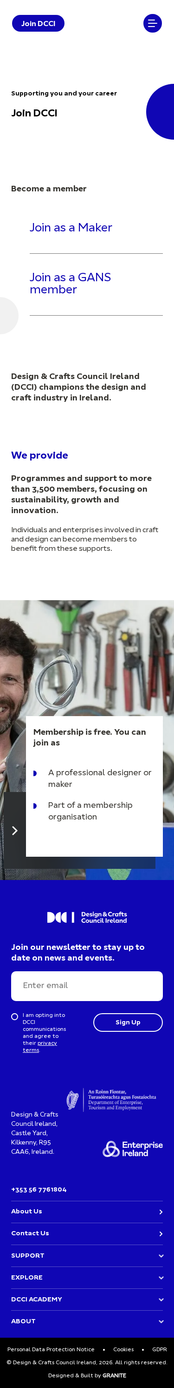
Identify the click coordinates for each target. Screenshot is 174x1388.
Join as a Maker (71, 229)
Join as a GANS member (70, 284)
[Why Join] (15, 830)
